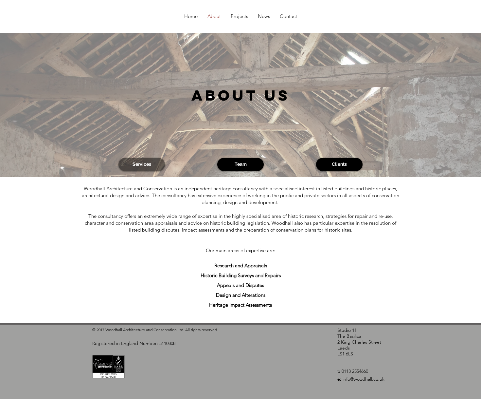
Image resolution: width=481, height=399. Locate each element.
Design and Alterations (240, 295)
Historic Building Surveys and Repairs (241, 275)
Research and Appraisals (240, 265)
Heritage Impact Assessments (240, 305)
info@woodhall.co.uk (363, 379)
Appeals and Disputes (240, 285)
